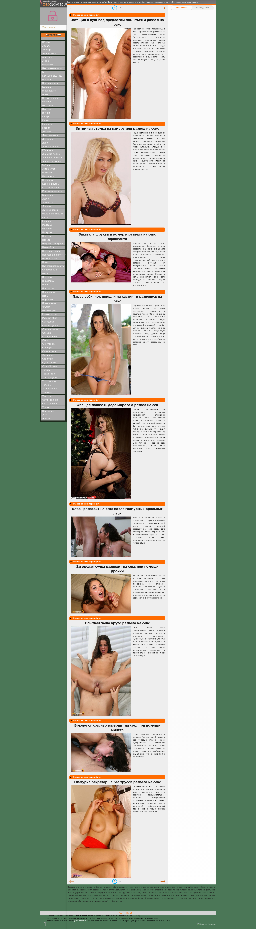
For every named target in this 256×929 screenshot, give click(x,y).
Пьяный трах (49, 311)
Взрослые (47, 106)
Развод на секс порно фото (87, 15)
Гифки (45, 120)
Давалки (46, 132)
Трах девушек (50, 378)
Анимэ (45, 61)
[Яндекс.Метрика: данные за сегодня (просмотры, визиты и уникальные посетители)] (206, 924)
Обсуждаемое (202, 8)
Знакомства (48, 169)
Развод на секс (50, 314)
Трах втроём (49, 374)
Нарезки (46, 236)
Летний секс (49, 203)
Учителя (46, 396)
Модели (46, 221)
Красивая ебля (50, 188)
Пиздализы (48, 281)
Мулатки (47, 229)
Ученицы (47, 393)
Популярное (181, 8)
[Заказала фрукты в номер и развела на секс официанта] (101, 264)
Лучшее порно (50, 210)
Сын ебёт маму (50, 366)
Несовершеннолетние (54, 255)
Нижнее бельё (50, 259)
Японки (46, 419)
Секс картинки (50, 329)
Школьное (48, 411)
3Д (43, 39)
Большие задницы (52, 76)
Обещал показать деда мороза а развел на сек (117, 405)
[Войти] (52, 16)
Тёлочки (46, 385)
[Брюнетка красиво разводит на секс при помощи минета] (101, 752)
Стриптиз (47, 359)
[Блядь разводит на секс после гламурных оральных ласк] (101, 537)
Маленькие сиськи (52, 214)
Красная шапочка (52, 191)
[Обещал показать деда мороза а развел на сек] (101, 453)
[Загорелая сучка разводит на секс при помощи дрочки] (101, 593)
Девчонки (47, 139)
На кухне (47, 233)
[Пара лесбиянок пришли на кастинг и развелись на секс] (101, 349)
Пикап (45, 285)
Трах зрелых (49, 381)
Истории (47, 173)
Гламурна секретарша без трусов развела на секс (117, 782)
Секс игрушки (50, 326)
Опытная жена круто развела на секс (117, 623)
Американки (49, 54)
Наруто (46, 240)
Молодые (47, 225)
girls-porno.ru (80, 921)
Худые (45, 407)
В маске (46, 95)
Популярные (49, 292)
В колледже (49, 91)
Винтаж (46, 109)
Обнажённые (49, 270)
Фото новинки (50, 400)
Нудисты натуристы (53, 266)
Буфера (46, 87)
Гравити (46, 128)
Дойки (45, 143)
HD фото (47, 42)
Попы (45, 296)
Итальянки (48, 177)
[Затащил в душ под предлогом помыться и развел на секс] (101, 73)
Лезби (45, 199)
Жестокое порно (51, 162)
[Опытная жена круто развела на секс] (101, 671)
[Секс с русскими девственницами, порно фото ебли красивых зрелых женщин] (52, 5)
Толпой (46, 370)
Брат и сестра (50, 83)
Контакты (125, 913)
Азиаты (46, 46)
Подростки (48, 289)
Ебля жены (48, 150)
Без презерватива (52, 68)
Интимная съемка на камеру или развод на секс (117, 128)
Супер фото (49, 363)
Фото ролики (49, 404)
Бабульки (47, 65)
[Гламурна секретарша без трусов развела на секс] (101, 831)
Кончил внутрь (50, 184)
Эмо (44, 415)
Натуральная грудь (52, 244)
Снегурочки (48, 344)
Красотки (47, 195)
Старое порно (50, 351)
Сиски (45, 340)
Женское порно (51, 154)
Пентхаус (47, 277)
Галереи (46, 117)
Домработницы (50, 147)
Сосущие (47, 348)
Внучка (46, 113)
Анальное (47, 57)
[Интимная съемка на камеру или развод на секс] (101, 178)
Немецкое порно (51, 251)
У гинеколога (49, 389)
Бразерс (46, 80)
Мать (45, 218)
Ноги (45, 262)
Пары (45, 274)
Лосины (46, 206)
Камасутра (48, 180)
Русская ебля (49, 318)
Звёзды (46, 165)
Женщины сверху (52, 158)
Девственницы (50, 135)
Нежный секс (49, 247)
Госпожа (47, 124)
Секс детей (48, 322)
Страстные (48, 355)
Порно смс (48, 300)
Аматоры (47, 50)
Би (43, 72)
